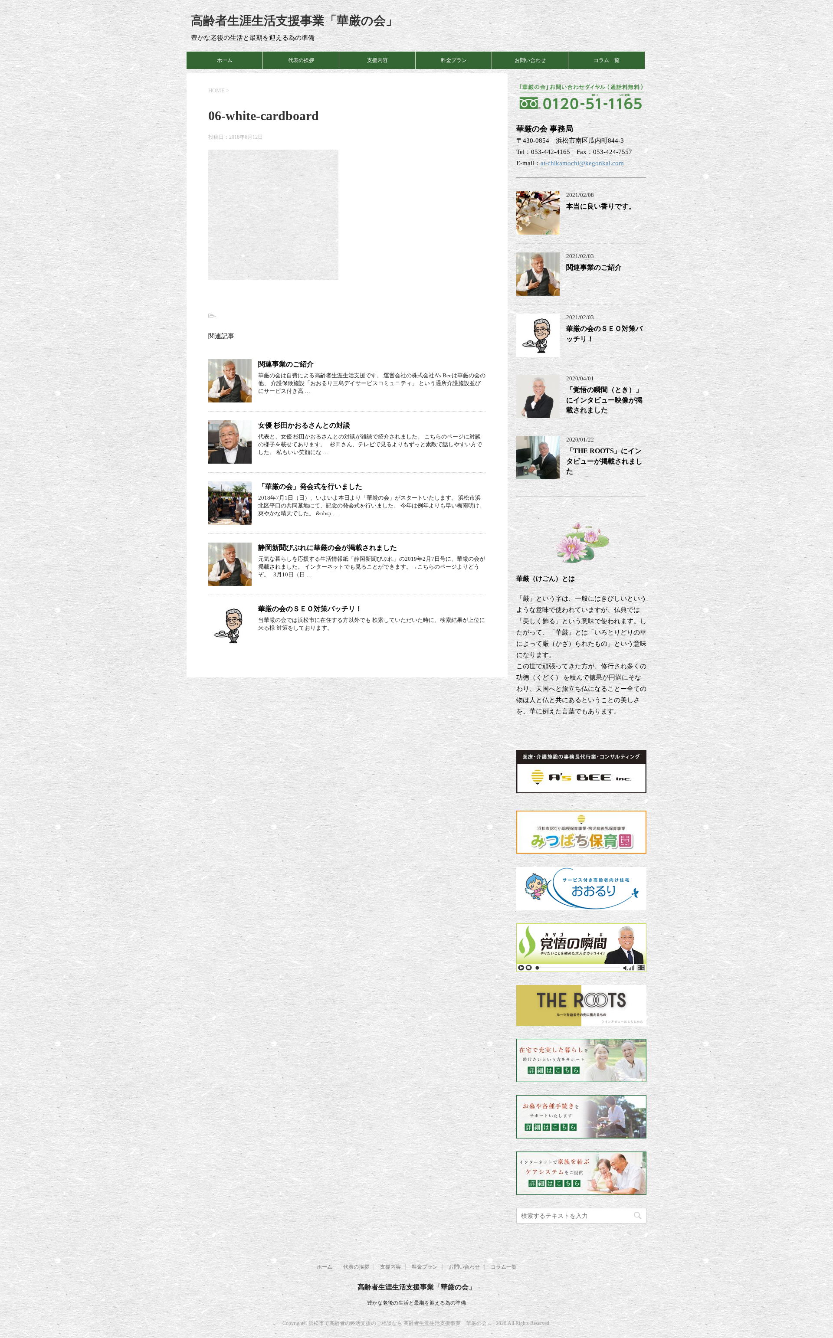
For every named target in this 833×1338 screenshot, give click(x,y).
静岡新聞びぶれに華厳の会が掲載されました (327, 547)
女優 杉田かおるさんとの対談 (304, 425)
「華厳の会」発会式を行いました (310, 486)
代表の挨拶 (301, 60)
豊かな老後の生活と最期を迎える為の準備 (416, 1303)
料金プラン (454, 60)
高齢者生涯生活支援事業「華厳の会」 (294, 20)
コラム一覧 (607, 60)
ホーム (225, 60)
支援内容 (377, 60)
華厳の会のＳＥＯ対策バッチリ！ (310, 608)
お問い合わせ (530, 60)
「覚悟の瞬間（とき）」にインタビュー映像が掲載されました (604, 400)
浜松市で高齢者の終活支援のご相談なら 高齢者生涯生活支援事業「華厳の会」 (400, 1323)
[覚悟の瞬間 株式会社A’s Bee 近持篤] (581, 966)
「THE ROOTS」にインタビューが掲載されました (604, 461)
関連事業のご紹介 (286, 364)
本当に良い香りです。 (601, 206)
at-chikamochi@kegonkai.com (582, 163)
